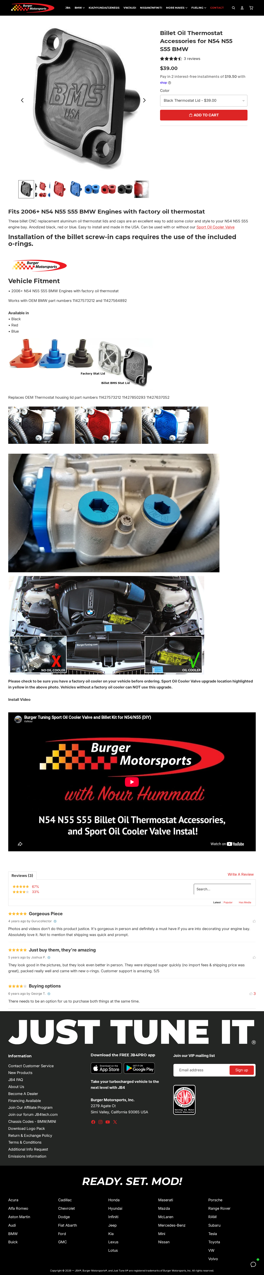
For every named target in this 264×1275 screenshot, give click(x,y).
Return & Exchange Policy (30, 1135)
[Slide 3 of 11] (59, 189)
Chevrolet (66, 1208)
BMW (13, 1234)
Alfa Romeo (18, 1208)
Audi (12, 1225)
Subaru (214, 1225)
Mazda (164, 1208)
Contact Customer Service (31, 1066)
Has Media (245, 902)
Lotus (113, 1250)
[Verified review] (55, 921)
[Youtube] (107, 1122)
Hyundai (115, 1208)
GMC (62, 1242)
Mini (161, 1234)
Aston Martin (19, 1217)
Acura (13, 1200)
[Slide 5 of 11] (92, 189)
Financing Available (24, 1101)
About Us (16, 1087)
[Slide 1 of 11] (26, 189)
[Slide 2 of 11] (42, 189)
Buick (13, 1242)
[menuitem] (68, 7)
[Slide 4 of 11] (75, 189)
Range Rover (219, 1208)
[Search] (233, 7)
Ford (62, 1234)
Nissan (164, 1242)
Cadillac (65, 1200)
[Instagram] (100, 1122)
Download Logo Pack (26, 1128)
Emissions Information (27, 1156)
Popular (228, 902)
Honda (114, 1200)
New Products (20, 1072)
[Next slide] (145, 101)
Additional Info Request (28, 1149)
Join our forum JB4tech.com (33, 1114)
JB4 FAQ (15, 1079)
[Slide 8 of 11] (141, 189)
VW (211, 1250)
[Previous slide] (21, 101)
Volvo (213, 1259)
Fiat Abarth (67, 1225)
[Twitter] (115, 1122)
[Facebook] (93, 1122)
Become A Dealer (23, 1094)
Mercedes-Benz (172, 1225)
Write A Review (241, 874)
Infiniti (113, 1217)
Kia (111, 1234)
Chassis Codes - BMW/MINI (32, 1121)
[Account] (242, 7)
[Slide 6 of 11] (108, 189)
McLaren (165, 1217)
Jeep (112, 1225)
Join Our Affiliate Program (30, 1107)
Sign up (241, 1070)
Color (165, 90)
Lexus (113, 1242)
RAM (212, 1217)
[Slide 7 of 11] (125, 189)
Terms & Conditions (24, 1142)
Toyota (214, 1242)
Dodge (64, 1217)
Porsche (215, 1200)
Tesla (212, 1234)
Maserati (165, 1200)
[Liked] (254, 921)
